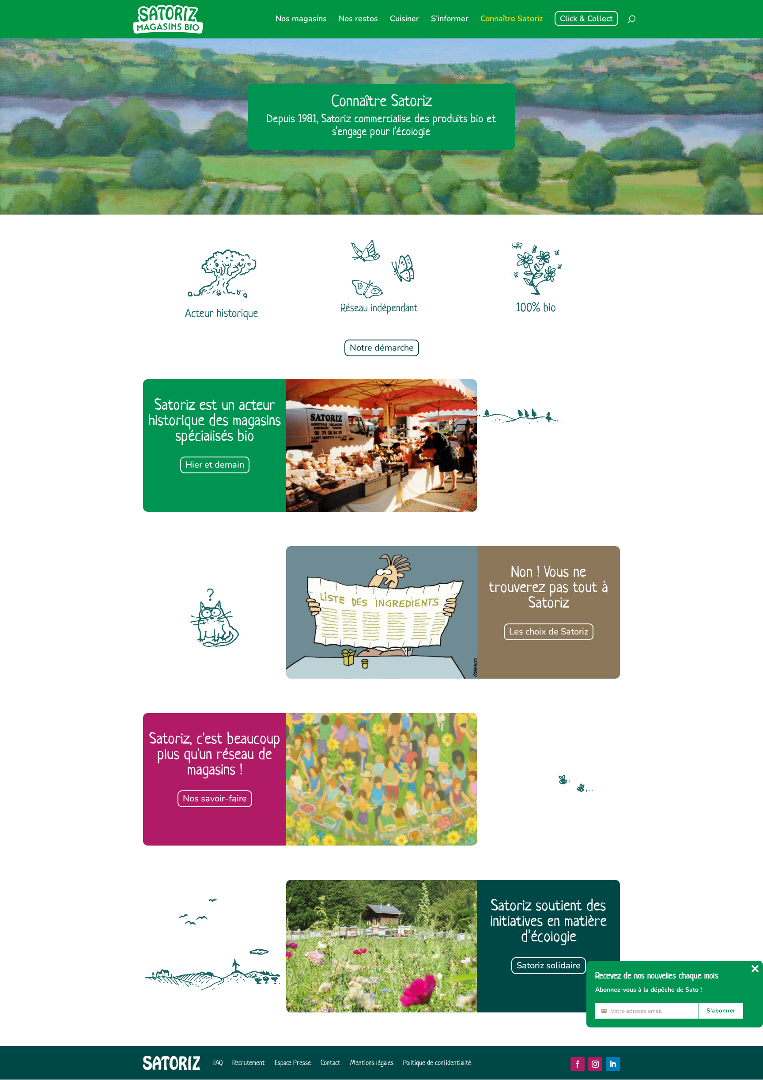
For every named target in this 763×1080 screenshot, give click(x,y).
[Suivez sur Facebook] (577, 1064)
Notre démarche (382, 348)
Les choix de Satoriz (548, 632)
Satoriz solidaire (549, 965)
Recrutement (248, 1062)
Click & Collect (586, 18)
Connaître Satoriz (511, 19)
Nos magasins (301, 19)
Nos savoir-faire (215, 798)
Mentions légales (371, 1062)
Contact (330, 1062)
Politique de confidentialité (437, 1062)
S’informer (449, 19)
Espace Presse (293, 1062)
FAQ (218, 1062)
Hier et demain (214, 465)
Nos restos (358, 19)
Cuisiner (404, 19)
